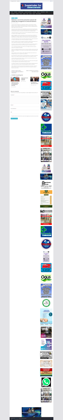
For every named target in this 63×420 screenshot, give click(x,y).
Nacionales (13, 13)
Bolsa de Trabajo (38, 13)
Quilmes (24, 13)
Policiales (17, 13)
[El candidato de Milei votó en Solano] (34, 77)
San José (30, 13)
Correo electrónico (13, 108)
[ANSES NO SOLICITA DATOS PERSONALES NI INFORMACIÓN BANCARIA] (15, 77)
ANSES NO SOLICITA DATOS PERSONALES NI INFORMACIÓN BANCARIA (15, 84)
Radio (27, 13)
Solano (34, 13)
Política (21, 13)
